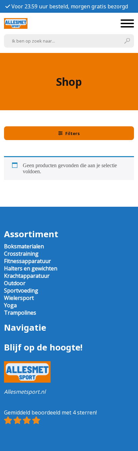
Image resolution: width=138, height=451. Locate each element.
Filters (72, 133)
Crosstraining (21, 253)
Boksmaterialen (24, 246)
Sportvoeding (21, 290)
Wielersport (19, 298)
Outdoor (14, 283)
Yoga (10, 305)
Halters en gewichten (30, 268)
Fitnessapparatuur (27, 261)
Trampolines (20, 312)
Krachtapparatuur (27, 275)
